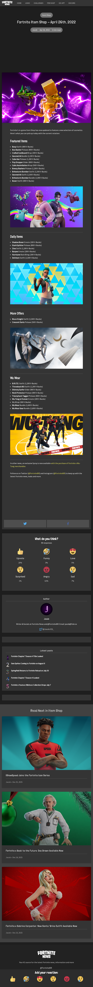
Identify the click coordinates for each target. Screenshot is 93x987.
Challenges (38, 3)
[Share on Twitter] (25, 523)
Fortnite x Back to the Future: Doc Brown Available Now (34, 850)
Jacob (34, 30)
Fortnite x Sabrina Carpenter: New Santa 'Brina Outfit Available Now (41, 926)
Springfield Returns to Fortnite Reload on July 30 (30, 670)
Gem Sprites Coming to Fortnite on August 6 (28, 663)
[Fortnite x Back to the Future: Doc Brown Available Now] (46, 818)
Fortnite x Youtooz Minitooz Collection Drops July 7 (31, 685)
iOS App (62, 3)
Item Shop (51, 3)
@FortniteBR (33, 473)
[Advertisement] (46, 54)
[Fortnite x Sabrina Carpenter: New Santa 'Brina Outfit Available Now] (46, 894)
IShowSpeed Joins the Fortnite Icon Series (28, 775)
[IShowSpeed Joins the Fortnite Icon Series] (46, 743)
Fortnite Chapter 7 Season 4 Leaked (25, 678)
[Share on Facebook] (68, 523)
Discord (72, 3)
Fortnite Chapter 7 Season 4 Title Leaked (27, 656)
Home (19, 3)
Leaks (27, 3)
